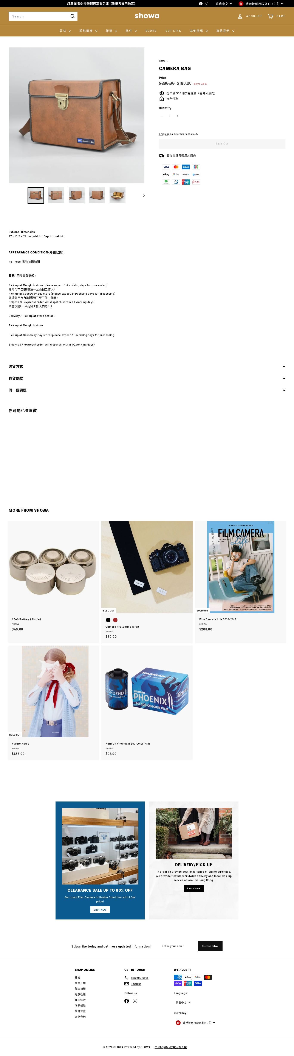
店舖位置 (80, 1011)
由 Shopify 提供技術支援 (171, 1047)
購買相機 (80, 988)
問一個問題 (18, 390)
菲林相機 (86, 30)
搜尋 (77, 977)
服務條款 (80, 1005)
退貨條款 (16, 378)
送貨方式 (16, 366)
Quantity (165, 108)
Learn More (193, 888)
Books (151, 30)
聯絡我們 (224, 30)
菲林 (64, 30)
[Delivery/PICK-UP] (194, 833)
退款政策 (80, 994)
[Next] (142, 195)
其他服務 (197, 30)
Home (162, 60)
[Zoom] (76, 115)
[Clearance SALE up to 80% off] (100, 846)
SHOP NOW (100, 909)
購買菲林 (80, 983)
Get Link (173, 30)
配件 (130, 30)
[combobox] (43, 16)
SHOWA (41, 510)
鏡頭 (110, 30)
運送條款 (80, 999)
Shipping (164, 133)
